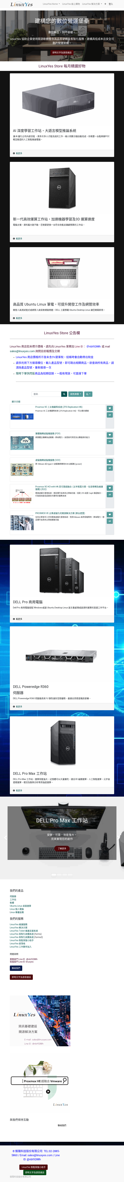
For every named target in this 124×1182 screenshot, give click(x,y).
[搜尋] (64, 394)
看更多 (19, 153)
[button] (105, 4)
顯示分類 (16, 401)
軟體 (12, 902)
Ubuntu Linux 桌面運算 (20, 906)
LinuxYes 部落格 (17, 943)
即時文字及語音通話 (62, 52)
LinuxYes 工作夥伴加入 (21, 947)
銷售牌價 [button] (74, 394)
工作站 (13, 899)
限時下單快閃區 (25, 373)
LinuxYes (14, 937)
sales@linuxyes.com (22, 351)
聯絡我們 (16, 968)
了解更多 (62, 848)
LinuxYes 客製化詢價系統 (22, 934)
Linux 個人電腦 (17, 909)
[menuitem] (71, 4)
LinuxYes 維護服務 (18, 924)
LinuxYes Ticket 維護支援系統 (24, 931)
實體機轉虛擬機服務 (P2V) (47, 433)
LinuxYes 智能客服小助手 (22, 940)
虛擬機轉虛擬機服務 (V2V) (47, 460)
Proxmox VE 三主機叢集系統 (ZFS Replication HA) (58, 407)
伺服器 (13, 896)
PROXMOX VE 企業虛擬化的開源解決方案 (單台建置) (60, 513)
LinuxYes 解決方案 (18, 927)
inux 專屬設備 (17, 912)
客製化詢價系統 (26, 937)
